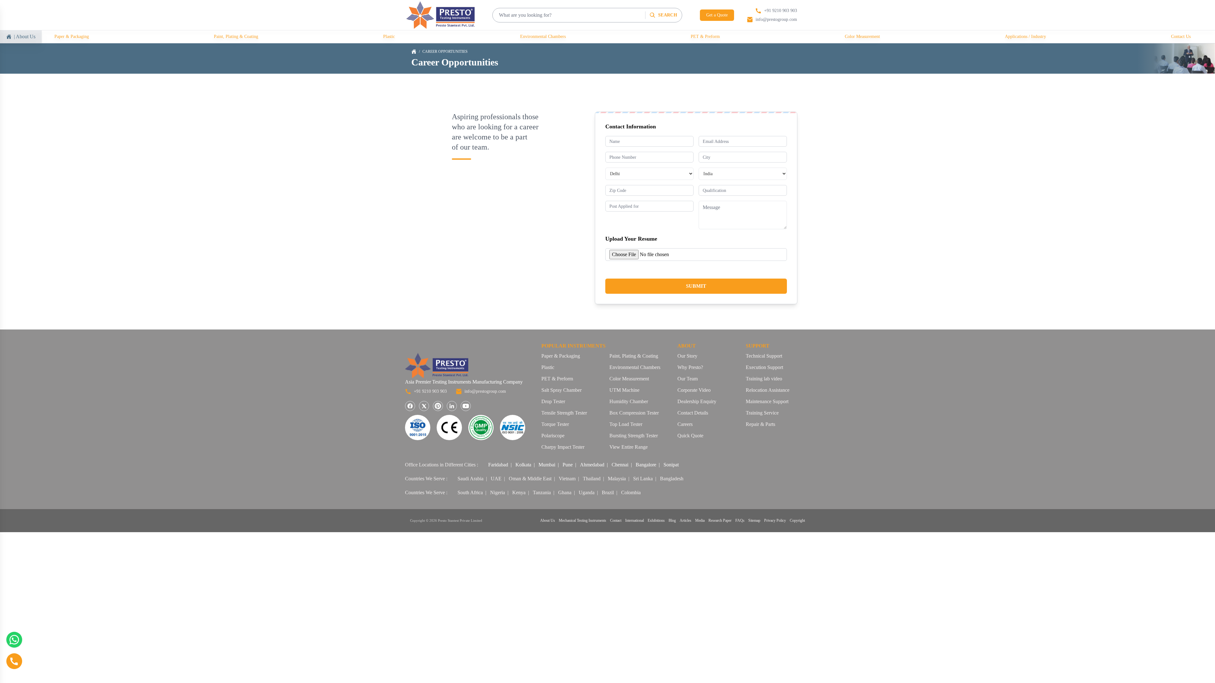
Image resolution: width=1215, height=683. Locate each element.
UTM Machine (624, 390)
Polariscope (552, 435)
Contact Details (692, 412)
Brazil (608, 492)
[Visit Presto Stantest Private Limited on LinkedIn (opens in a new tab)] (452, 406)
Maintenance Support (767, 401)
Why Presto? (690, 367)
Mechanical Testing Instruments (582, 520)
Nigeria (497, 492)
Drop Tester (553, 401)
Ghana (564, 492)
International (634, 520)
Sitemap (754, 520)
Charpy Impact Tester (562, 447)
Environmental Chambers (543, 36)
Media (700, 520)
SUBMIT (696, 286)
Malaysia (617, 478)
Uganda (587, 492)
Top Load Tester (625, 424)
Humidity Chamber (628, 401)
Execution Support (764, 367)
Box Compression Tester (634, 412)
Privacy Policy (775, 520)
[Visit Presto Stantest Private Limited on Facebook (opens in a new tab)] (410, 406)
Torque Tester (555, 424)
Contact (615, 520)
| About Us (24, 36)
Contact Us (1181, 36)
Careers (685, 424)
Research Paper (720, 520)
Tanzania (542, 492)
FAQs (740, 520)
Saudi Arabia (470, 478)
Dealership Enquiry (696, 401)
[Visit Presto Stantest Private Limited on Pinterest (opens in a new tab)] (438, 406)
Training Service (762, 412)
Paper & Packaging (71, 36)
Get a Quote (717, 15)
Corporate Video (694, 390)
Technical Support (764, 356)
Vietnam (567, 478)
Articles (685, 520)
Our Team (687, 378)
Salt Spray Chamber (561, 390)
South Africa (470, 492)
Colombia (631, 492)
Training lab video (764, 378)
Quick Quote (690, 435)
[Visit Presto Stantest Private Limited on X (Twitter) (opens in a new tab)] (424, 406)
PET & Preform (705, 36)
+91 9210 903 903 (430, 391)
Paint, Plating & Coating (236, 36)
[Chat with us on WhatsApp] (14, 640)
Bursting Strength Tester (633, 435)
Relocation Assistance (767, 390)
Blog (672, 520)
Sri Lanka (643, 478)
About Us (547, 520)
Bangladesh (671, 478)
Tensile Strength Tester (564, 412)
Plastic (389, 36)
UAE (496, 478)
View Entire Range (628, 447)
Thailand (592, 478)
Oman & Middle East (530, 478)
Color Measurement (862, 36)
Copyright (797, 520)
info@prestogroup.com (485, 391)
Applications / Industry (1025, 36)
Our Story (687, 356)
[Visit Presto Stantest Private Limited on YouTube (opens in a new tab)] (466, 406)
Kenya (519, 492)
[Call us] (14, 661)
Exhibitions (656, 520)
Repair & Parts (760, 424)
